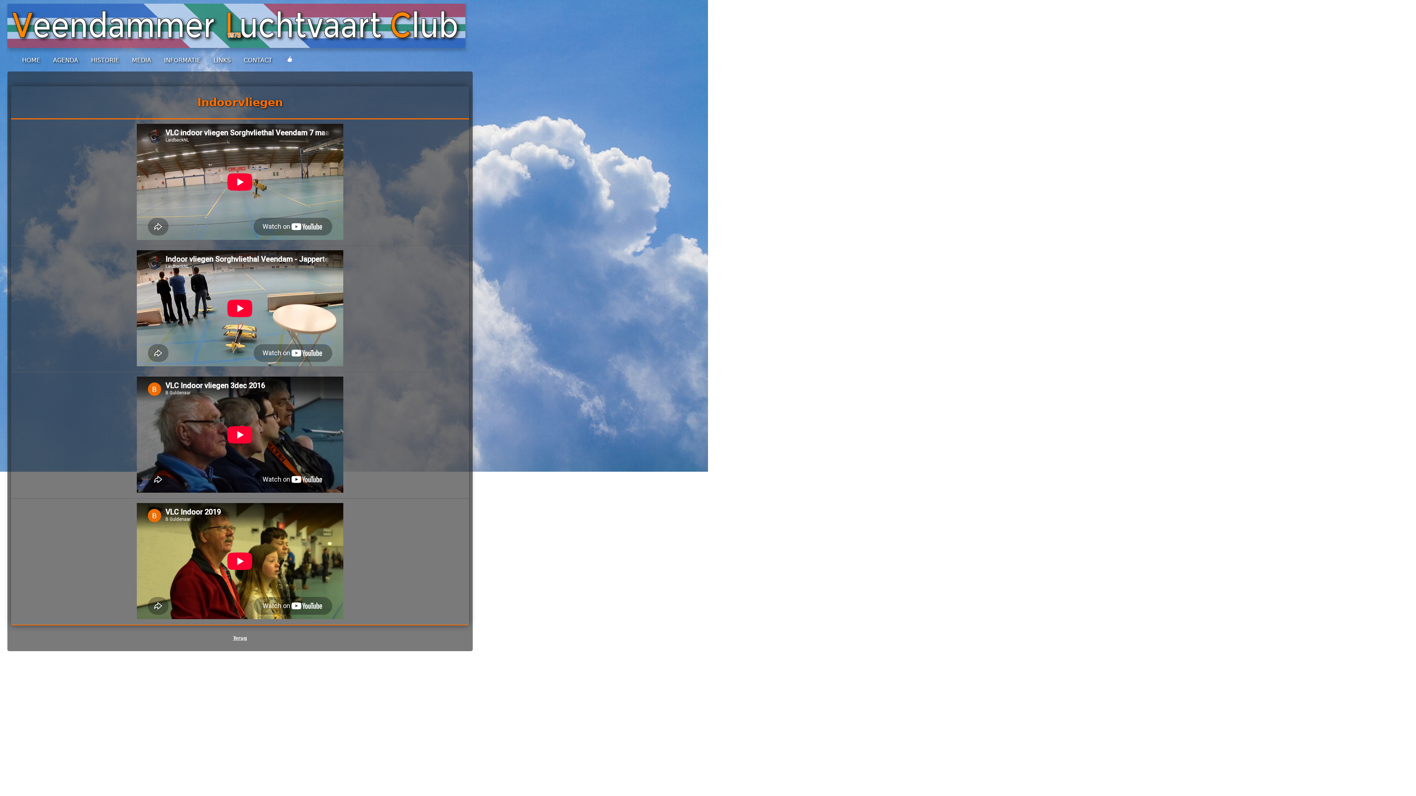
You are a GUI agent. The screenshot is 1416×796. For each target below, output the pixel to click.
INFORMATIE (182, 60)
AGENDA (65, 60)
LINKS (222, 60)
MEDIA (141, 60)
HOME (31, 60)
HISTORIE (105, 60)
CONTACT (258, 60)
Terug (240, 638)
